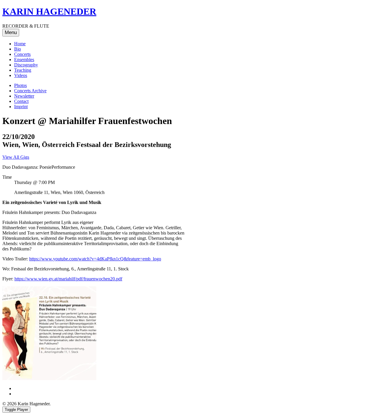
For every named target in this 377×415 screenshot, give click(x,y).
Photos (20, 85)
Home (20, 43)
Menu (11, 32)
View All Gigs (15, 157)
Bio (17, 48)
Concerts (22, 54)
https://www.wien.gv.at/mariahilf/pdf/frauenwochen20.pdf (68, 278)
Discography (26, 64)
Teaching (22, 70)
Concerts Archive (30, 90)
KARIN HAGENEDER (49, 11)
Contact (21, 101)
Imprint (21, 106)
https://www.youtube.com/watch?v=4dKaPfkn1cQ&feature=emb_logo (95, 258)
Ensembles (24, 59)
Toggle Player (16, 409)
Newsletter (24, 95)
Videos (20, 75)
